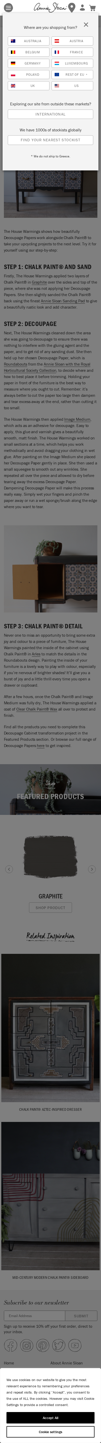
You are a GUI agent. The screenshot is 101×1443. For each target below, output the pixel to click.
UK (33, 86)
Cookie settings (50, 1431)
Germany (33, 63)
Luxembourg (76, 63)
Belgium (32, 52)
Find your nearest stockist (50, 139)
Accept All (50, 1417)
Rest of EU (77, 74)
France (76, 52)
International (50, 114)
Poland (32, 74)
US (76, 86)
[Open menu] (8, 7)
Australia (33, 41)
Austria (76, 41)
